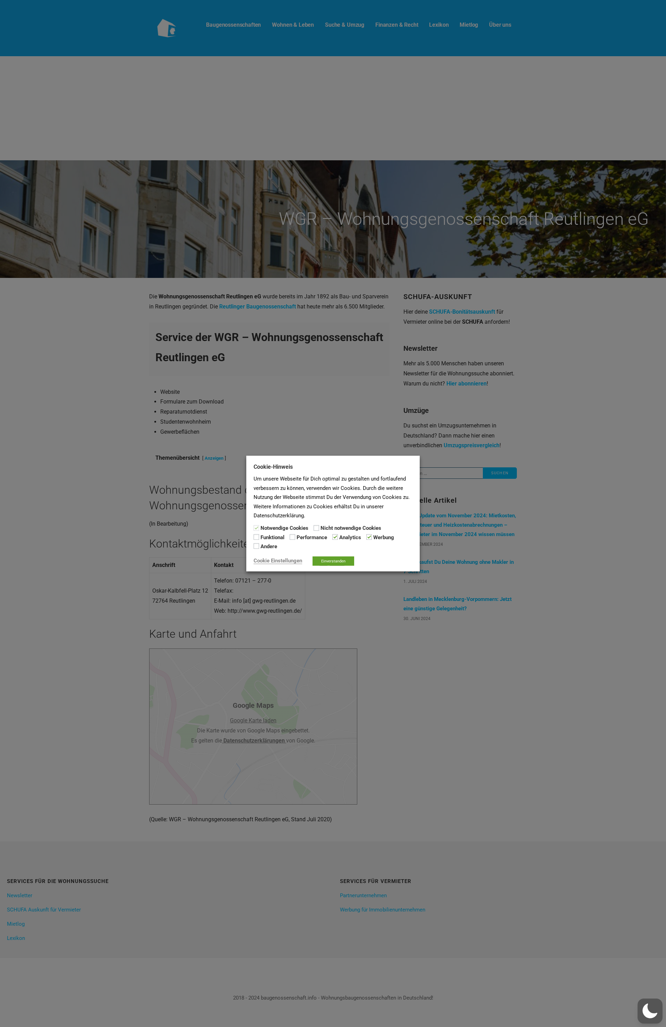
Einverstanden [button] (333, 561)
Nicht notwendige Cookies (351, 528)
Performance (312, 537)
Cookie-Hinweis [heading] (273, 467)
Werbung (383, 537)
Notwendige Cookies (284, 528)
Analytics (350, 537)
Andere (269, 546)
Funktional (272, 537)
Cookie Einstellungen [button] (278, 560)
